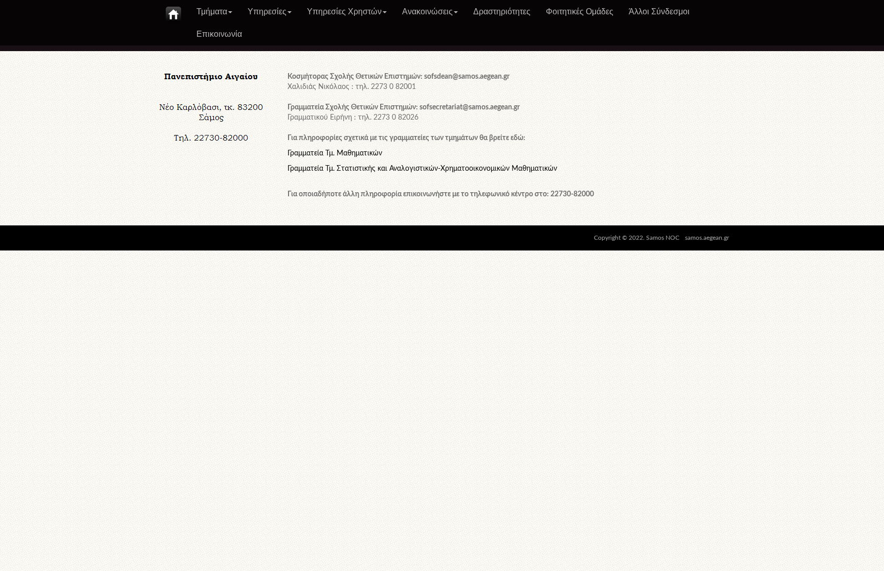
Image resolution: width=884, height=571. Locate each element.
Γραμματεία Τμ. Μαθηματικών (335, 153)
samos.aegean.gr (707, 238)
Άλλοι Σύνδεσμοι (659, 11)
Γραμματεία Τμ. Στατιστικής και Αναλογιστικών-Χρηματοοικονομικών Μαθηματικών (422, 168)
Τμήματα (211, 11)
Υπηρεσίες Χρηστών (344, 11)
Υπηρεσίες (267, 11)
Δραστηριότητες (502, 11)
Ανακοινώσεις (427, 11)
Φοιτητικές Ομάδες (579, 11)
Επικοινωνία (219, 34)
